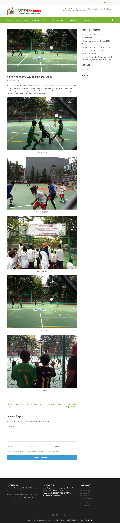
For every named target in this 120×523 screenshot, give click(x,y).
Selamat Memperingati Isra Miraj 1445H (96, 47)
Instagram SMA (85, 495)
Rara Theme (73, 520)
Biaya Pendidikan (59, 20)
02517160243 (72, 8)
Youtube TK (84, 500)
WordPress (89, 520)
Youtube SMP (85, 506)
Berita (17, 20)
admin (21, 81)
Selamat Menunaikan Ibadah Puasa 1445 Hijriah (22, 494)
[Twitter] (105, 2)
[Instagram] (110, 2)
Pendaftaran (74, 20)
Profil (25, 20)
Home (9, 20)
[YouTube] (112, 2)
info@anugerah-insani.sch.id (77, 10)
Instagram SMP (85, 493)
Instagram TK (85, 488)
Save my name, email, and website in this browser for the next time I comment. (33, 452)
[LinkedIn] (107, 2)
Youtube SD (84, 503)
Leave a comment (33, 81)
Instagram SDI (85, 490)
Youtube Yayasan (86, 498)
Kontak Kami (88, 20)
